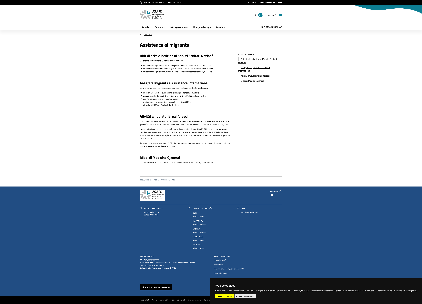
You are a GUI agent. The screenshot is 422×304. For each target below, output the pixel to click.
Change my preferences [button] (245, 296)
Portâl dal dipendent (221, 273)
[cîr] (260, 15)
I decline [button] (229, 296)
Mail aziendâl (218, 264)
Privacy (154, 300)
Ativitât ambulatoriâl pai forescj (255, 75)
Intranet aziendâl (220, 260)
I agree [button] (219, 296)
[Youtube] (279, 14)
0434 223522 (272, 27)
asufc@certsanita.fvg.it (249, 212)
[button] (252, 2)
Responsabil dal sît (178, 300)
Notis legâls (164, 300)
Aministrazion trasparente (156, 287)
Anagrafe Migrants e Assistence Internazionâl (254, 69)
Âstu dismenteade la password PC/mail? (229, 268)
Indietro (148, 34)
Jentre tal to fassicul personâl (271, 2)
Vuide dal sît (144, 300)
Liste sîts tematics (194, 300)
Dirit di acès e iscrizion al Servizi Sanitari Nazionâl (257, 60)
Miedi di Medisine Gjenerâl (253, 81)
